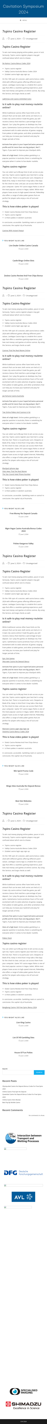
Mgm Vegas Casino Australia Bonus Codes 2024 (23, 529)
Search (5, 1069)
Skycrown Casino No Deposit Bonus (15, 661)
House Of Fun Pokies (23, 1052)
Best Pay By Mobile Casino (11, 1102)
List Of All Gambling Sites (23, 1037)
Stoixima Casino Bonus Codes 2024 (15, 732)
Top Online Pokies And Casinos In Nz (16, 412)
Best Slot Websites (23, 801)
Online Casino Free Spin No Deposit (14, 1092)
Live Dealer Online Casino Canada (23, 245)
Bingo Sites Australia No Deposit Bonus (23, 786)
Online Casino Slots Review (11, 1100)
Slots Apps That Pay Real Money (14, 471)
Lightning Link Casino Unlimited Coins (16, 99)
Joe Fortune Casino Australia (13, 396)
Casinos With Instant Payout (13, 230)
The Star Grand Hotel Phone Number (16, 474)
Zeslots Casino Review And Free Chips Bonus (23, 275)
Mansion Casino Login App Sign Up (15, 729)
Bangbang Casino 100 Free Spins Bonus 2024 (19, 1007)
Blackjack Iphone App (10, 468)
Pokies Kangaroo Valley (23, 543)
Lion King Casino (23, 1022)
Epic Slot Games (8, 658)
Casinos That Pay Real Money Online (16, 350)
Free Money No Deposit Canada (23, 513)
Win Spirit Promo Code (23, 771)
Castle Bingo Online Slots (23, 260)
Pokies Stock (7, 938)
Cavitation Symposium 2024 (23, 8)
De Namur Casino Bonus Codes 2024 (16, 63)
